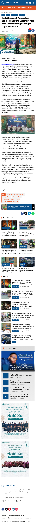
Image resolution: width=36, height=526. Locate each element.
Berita (3, 15)
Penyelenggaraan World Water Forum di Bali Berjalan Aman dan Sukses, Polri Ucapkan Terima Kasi (21, 375)
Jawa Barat (15, 15)
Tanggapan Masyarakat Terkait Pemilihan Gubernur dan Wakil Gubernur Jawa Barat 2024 (20, 382)
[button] (27, 3)
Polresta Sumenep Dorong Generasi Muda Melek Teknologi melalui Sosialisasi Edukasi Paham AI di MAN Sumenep (9, 270)
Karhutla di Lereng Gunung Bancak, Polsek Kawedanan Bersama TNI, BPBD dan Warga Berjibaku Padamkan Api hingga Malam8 (9, 234)
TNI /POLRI (21, 15)
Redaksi (4, 516)
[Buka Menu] (30, 3)
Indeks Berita (17, 518)
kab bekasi (17, 197)
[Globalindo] (12, 2)
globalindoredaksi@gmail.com (14, 501)
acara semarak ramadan (16, 194)
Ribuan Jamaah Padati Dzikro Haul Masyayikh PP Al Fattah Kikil (21, 396)
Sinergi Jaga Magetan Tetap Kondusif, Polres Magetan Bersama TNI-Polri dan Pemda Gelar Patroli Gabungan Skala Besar (9, 252)
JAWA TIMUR (6, 228)
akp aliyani (7, 197)
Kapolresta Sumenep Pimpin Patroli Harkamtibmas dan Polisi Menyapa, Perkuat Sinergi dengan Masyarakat (27, 252)
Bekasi (8, 15)
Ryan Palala (26, 521)
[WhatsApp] (33, 213)
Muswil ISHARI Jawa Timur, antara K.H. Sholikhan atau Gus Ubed (21, 389)
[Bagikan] (33, 30)
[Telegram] (29, 213)
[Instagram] (16, 509)
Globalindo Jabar (6, 30)
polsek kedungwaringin (11, 201)
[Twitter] (25, 213)
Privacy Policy (6, 518)
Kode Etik (27, 518)
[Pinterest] (9, 509)
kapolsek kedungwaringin (12, 199)
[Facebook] (22, 213)
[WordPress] (13, 509)
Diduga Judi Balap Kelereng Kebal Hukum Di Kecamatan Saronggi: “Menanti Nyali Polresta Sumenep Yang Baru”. (26, 270)
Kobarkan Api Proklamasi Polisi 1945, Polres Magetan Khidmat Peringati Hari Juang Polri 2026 (26, 234)
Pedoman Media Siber (16, 516)
